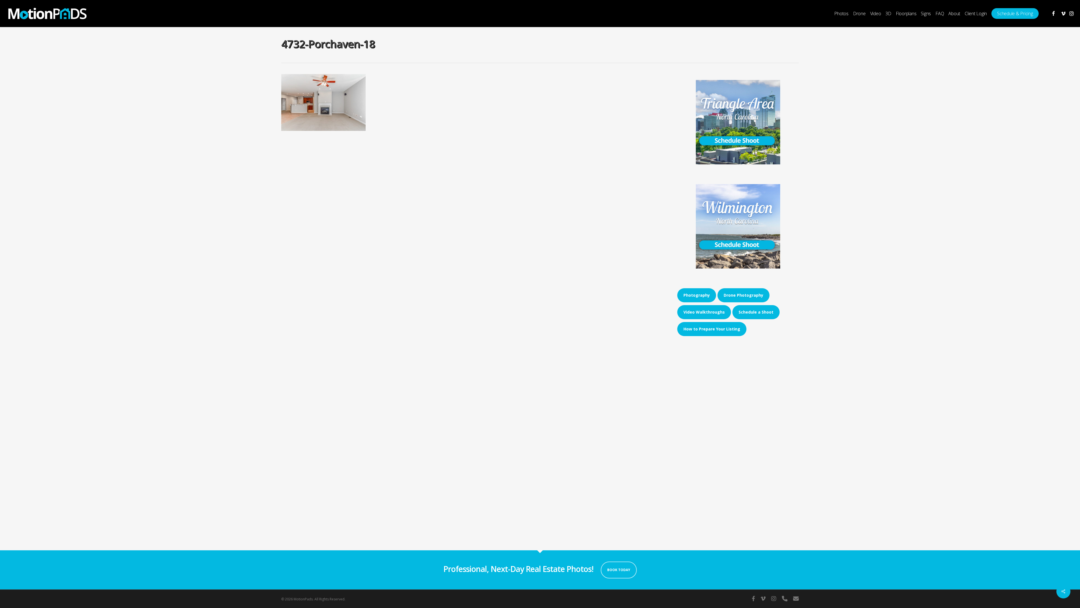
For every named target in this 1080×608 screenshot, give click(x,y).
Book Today (618, 569)
